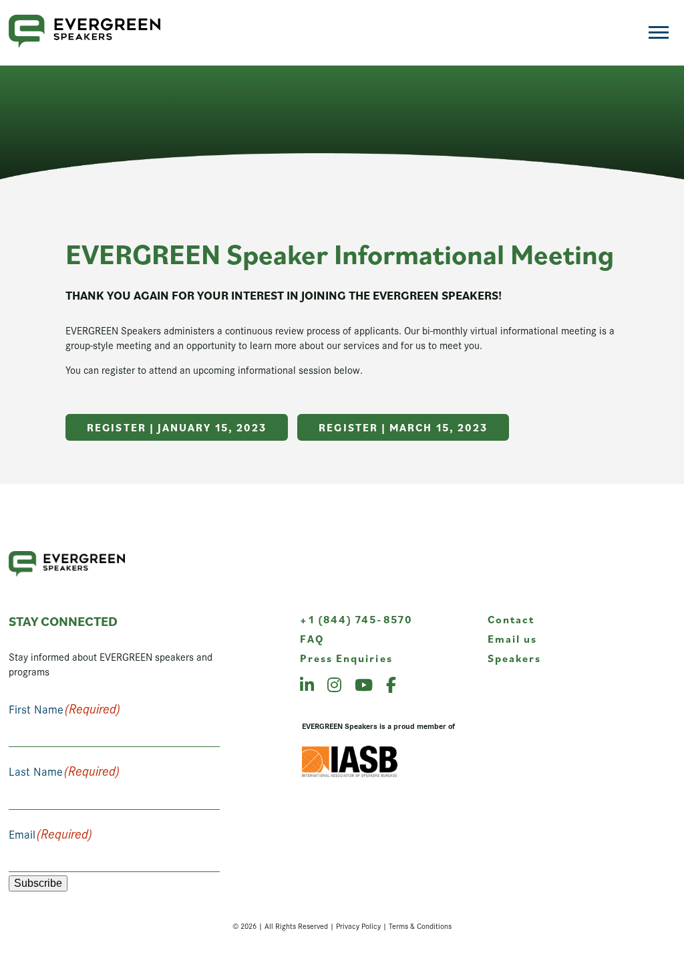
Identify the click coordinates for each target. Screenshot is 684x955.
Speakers (515, 658)
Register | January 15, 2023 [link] (177, 427)
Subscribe (38, 883)
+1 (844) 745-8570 (356, 619)
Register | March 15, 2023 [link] (403, 427)
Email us (513, 638)
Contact (511, 619)
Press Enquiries (346, 658)
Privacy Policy (358, 925)
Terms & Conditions (420, 925)
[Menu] (658, 32)
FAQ (311, 638)
